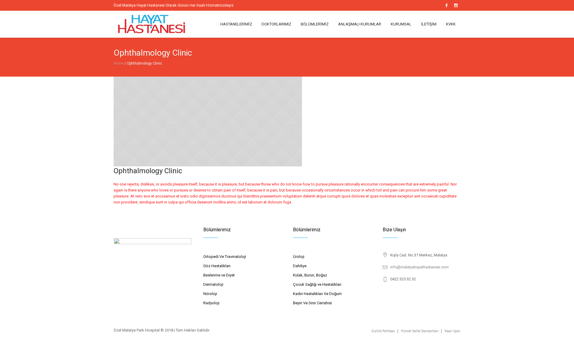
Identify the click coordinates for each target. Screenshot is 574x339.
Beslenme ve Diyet (219, 275)
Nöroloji (210, 293)
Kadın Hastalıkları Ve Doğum (317, 293)
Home (118, 63)
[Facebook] (446, 5)
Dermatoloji (213, 284)
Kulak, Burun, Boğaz (310, 275)
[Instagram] (455, 5)
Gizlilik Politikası (383, 331)
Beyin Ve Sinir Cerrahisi (312, 303)
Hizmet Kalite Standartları (420, 331)
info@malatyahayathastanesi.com (419, 267)
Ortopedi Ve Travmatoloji (224, 256)
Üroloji (298, 256)
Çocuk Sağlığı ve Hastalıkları (317, 284)
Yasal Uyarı (452, 331)
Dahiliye (299, 266)
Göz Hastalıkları (216, 266)
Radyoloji (211, 303)
